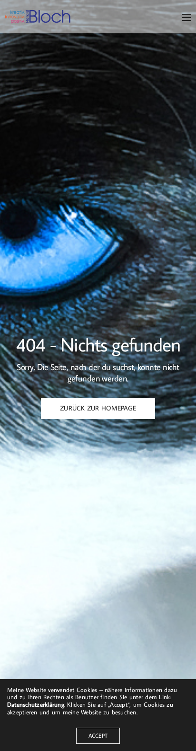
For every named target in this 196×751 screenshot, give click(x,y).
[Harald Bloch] (38, 17)
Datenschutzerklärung (35, 704)
